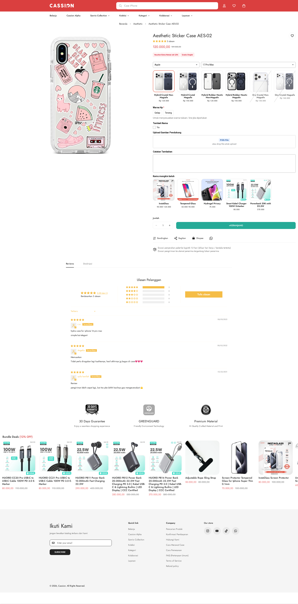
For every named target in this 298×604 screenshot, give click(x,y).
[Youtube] (217, 531)
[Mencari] (167, 5)
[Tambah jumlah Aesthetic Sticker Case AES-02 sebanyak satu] (169, 225)
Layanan (186, 15)
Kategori (143, 15)
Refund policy (172, 566)
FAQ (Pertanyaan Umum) (177, 555)
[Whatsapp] (235, 531)
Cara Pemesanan (174, 550)
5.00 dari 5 (102, 293)
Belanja (53, 15)
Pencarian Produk (174, 529)
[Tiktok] (226, 531)
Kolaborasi (164, 15)
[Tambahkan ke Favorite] (292, 35)
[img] (77, 319)
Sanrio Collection (98, 15)
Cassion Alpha (73, 15)
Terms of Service (173, 560)
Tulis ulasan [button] (203, 294)
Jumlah (156, 218)
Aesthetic (137, 24)
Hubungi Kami (172, 539)
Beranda (123, 24)
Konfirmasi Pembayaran (177, 534)
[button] (160, 41)
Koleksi (122, 15)
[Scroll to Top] (292, 587)
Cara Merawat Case (175, 544)
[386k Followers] (207, 531)
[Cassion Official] (62, 5)
